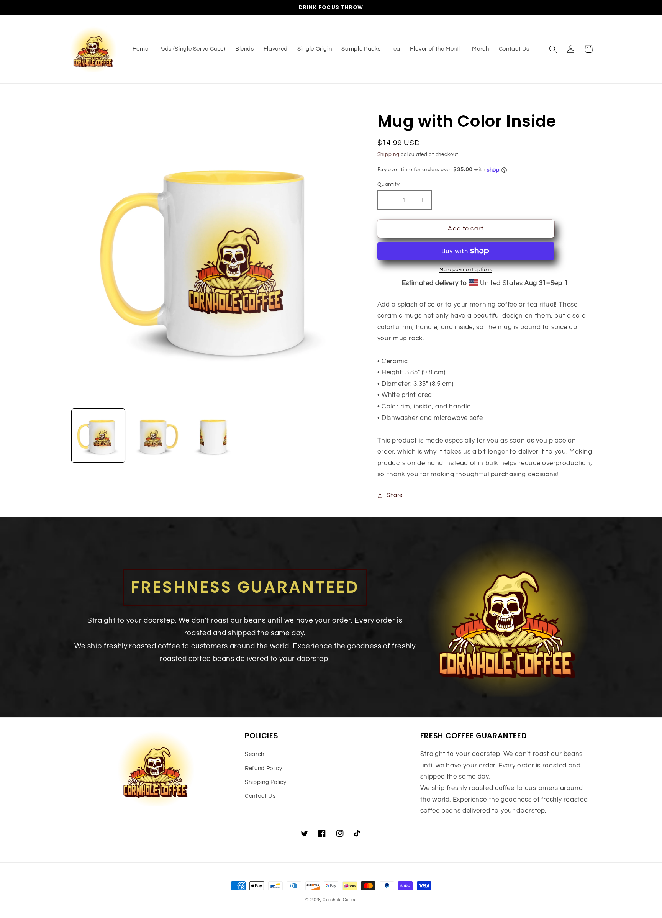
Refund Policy (263, 768)
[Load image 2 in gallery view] (156, 435)
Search (254, 754)
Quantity (388, 184)
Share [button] (395, 495)
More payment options (465, 269)
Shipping (388, 154)
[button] (553, 49)
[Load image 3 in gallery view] (213, 435)
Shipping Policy (265, 782)
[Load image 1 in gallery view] (98, 435)
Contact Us (260, 796)
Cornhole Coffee (340, 900)
